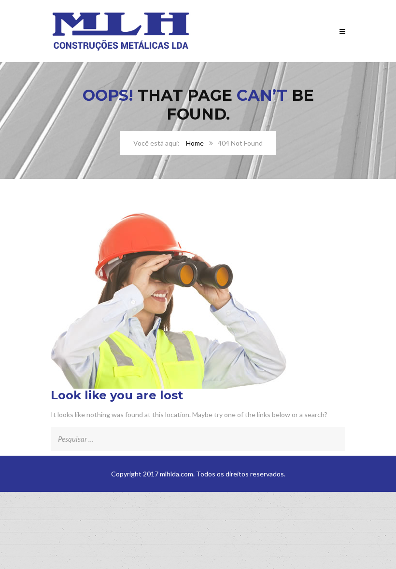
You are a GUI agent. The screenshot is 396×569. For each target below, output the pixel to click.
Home (195, 143)
